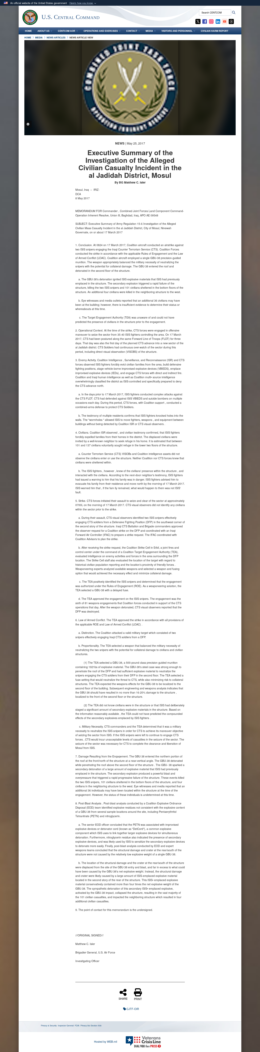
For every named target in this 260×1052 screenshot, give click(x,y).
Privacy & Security (49, 1025)
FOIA (77, 1025)
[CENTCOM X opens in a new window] (198, 21)
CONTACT (131, 31)
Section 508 (96, 1025)
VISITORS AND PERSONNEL (176, 31)
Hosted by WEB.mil (105, 1041)
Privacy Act (85, 1025)
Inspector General (66, 1025)
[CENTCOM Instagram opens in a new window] (211, 21)
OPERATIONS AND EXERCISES (101, 31)
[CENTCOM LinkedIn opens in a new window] (218, 21)
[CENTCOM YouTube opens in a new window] (225, 21)
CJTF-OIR (133, 1009)
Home (28, 31)
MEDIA (149, 31)
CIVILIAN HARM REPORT (214, 31)
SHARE (123, 998)
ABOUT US (43, 31)
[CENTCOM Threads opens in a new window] (231, 21)
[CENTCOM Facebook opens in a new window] (205, 21)
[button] (83, 3)
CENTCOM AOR (66, 31)
